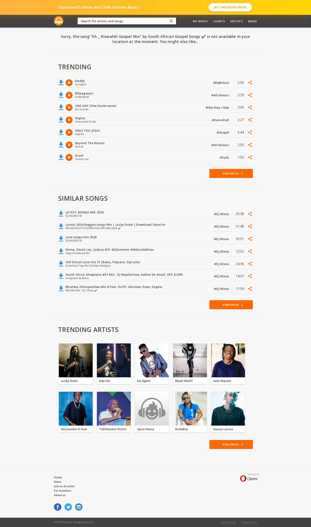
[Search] (171, 21)
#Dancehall (221, 120)
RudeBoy (181, 429)
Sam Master (222, 381)
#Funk (225, 157)
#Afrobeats (220, 95)
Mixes (252, 21)
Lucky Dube (69, 381)
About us (60, 495)
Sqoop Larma (223, 429)
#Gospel (223, 132)
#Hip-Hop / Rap (218, 107)
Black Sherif (184, 381)
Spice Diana (145, 429)
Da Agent (144, 381)
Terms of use (228, 522)
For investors (62, 490)
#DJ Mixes (222, 214)
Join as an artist (64, 486)
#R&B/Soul (221, 83)
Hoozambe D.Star (74, 429)
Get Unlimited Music (230, 7)
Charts (219, 21)
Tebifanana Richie (112, 429)
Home (58, 477)
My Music (200, 21)
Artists (236, 21)
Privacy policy (249, 522)
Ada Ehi (104, 381)
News (57, 482)
